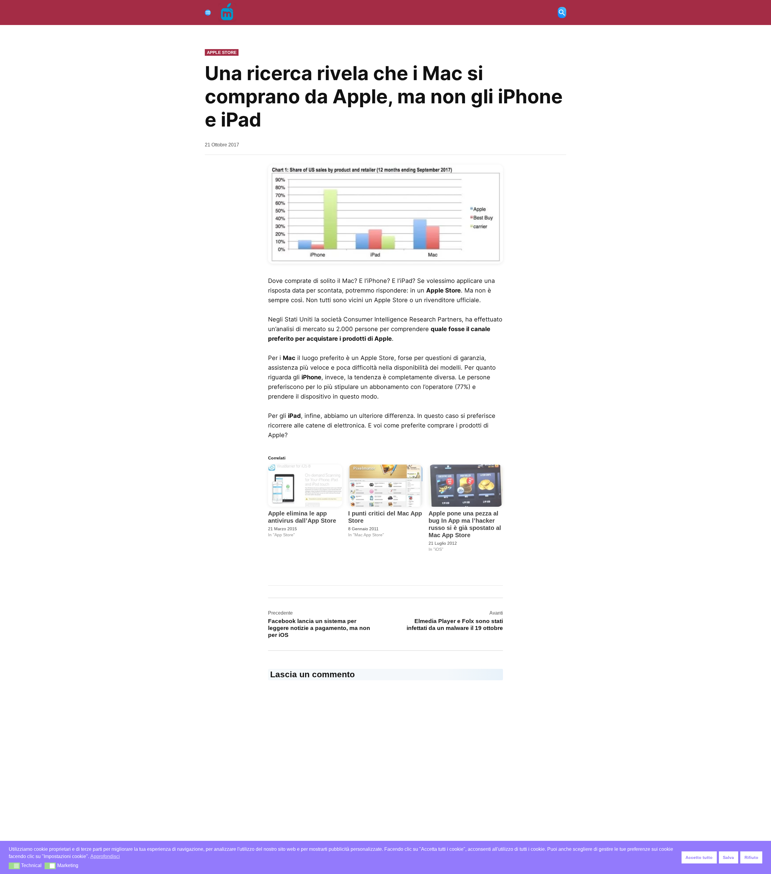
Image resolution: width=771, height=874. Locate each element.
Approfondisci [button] (105, 856)
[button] (385, 213)
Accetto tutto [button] (699, 857)
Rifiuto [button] (751, 857)
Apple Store (221, 52)
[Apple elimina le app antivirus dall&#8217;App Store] (305, 486)
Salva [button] (728, 857)
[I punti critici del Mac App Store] (385, 486)
